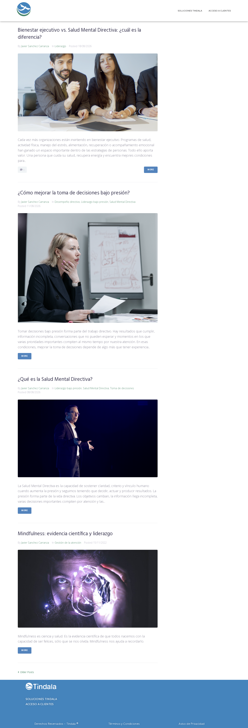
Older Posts (26, 672)
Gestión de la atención (68, 542)
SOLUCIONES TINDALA (41, 699)
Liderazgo (60, 46)
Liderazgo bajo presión (94, 202)
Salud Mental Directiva (122, 202)
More (151, 169)
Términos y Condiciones (124, 723)
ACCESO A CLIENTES (40, 704)
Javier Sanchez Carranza (35, 46)
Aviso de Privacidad (191, 723)
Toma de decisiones (122, 388)
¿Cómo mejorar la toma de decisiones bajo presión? (74, 193)
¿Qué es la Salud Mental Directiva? (55, 379)
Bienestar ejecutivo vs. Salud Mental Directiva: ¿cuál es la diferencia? (79, 33)
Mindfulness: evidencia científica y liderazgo (65, 534)
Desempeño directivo (67, 202)
